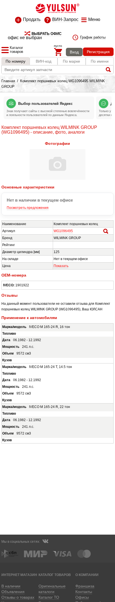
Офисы (82, 597)
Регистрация (98, 51)
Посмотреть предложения (28, 208)
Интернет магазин (19, 575)
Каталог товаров (55, 575)
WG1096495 (63, 231)
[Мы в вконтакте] (45, 542)
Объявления (13, 591)
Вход (74, 52)
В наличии (10, 586)
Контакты (83, 591)
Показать (61, 266)
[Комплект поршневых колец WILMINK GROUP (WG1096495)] (57, 179)
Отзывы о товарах (17, 597)
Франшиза (84, 586)
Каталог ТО (49, 597)
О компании (87, 575)
